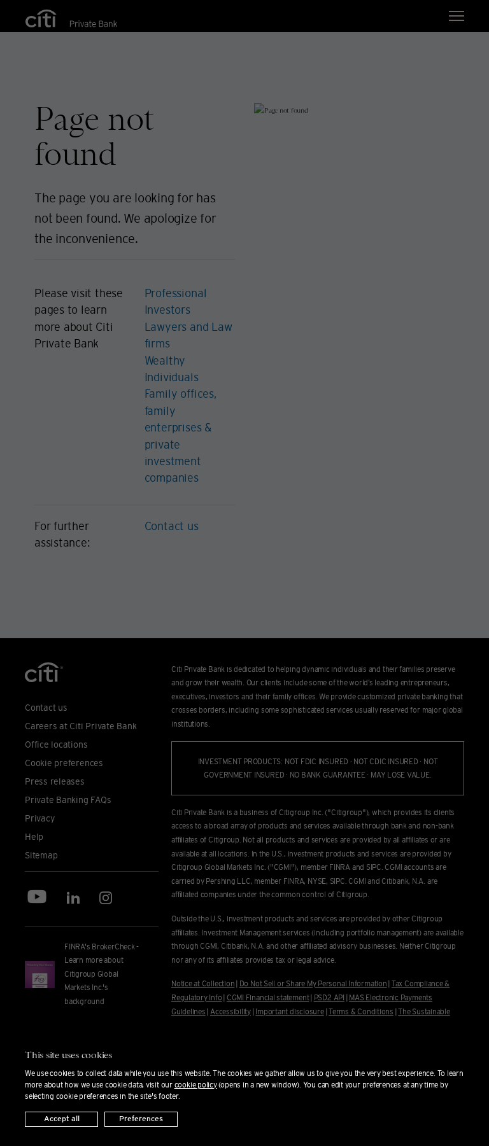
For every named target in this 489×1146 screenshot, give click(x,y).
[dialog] (244, 1081)
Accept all (62, 1118)
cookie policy (195, 1084)
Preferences (141, 1118)
